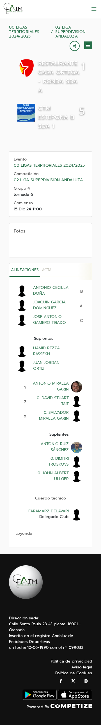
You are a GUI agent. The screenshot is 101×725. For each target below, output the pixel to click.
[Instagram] (86, 681)
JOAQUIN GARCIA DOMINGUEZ (49, 305)
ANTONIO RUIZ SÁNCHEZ (55, 447)
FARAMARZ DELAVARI (48, 511)
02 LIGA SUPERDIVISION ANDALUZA (70, 32)
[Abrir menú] (94, 9)
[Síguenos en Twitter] (73, 681)
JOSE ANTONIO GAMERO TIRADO (49, 320)
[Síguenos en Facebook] (61, 681)
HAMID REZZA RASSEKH (46, 351)
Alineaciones (25, 270)
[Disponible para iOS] (75, 698)
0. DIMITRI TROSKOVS (58, 461)
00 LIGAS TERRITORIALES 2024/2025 (24, 32)
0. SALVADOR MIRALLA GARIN (54, 415)
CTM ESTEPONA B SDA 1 (56, 117)
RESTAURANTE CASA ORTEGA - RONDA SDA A (59, 77)
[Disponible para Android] (40, 698)
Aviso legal (81, 667)
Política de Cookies (73, 673)
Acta (47, 270)
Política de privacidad (71, 661)
